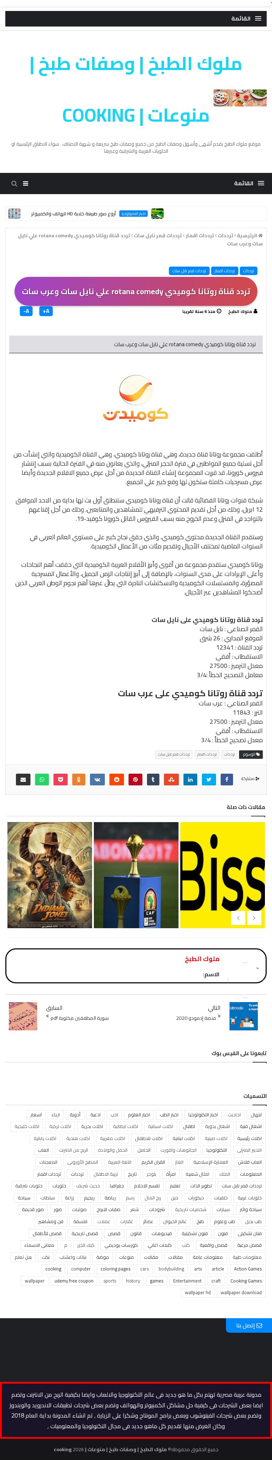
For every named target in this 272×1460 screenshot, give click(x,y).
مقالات (151, 1257)
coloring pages (115, 1268)
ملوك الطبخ (240, 311)
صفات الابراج (108, 1209)
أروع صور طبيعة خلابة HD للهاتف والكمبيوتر (93, 213)
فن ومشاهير (50, 1221)
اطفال (189, 1126)
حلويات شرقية (28, 1185)
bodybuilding (171, 1268)
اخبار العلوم (139, 1114)
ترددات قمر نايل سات (189, 271)
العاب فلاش (250, 1162)
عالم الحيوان (175, 1221)
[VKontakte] (97, 779)
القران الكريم (153, 1162)
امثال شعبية (197, 1174)
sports (109, 1280)
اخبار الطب (169, 1114)
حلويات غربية (250, 1197)
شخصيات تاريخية (190, 1209)
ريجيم (89, 1197)
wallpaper (35, 1280)
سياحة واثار (251, 1209)
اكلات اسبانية (160, 1126)
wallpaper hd (198, 1292)
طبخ (200, 1221)
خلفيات (221, 1197)
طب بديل (253, 1221)
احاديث (234, 1114)
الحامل (144, 1150)
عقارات (126, 1221)
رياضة (110, 1197)
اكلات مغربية (112, 1138)
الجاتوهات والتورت (178, 1150)
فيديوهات (162, 1233)
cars (144, 1268)
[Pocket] (60, 779)
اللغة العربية (119, 1162)
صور (58, 1209)
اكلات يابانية (45, 1138)
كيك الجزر (86, 1245)
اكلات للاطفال (149, 1138)
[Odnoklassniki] (78, 779)
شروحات (157, 1209)
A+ (46, 311)
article (218, 1268)
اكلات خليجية (27, 1126)
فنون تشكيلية (195, 1233)
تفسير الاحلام (147, 1185)
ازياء (56, 1114)
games (156, 1280)
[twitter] (209, 779)
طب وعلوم (224, 1221)
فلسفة (80, 1221)
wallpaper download (241, 1292)
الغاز (179, 1162)
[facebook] (227, 779)
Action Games (248, 1268)
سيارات (223, 1209)
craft (216, 1280)
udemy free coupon (74, 1280)
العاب (43, 1150)
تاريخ (132, 1174)
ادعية (95, 1114)
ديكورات (196, 1197)
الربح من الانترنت (73, 1150)
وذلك (233, 509)
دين (174, 1197)
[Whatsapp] (42, 779)
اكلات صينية (216, 1138)
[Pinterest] (135, 779)
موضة (102, 1257)
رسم (130, 1197)
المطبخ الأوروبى (82, 1162)
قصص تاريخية (85, 1233)
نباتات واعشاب (73, 1257)
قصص (114, 1233)
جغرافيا (117, 1185)
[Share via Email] (23, 779)
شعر (134, 1209)
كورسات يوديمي (121, 1245)
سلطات (47, 1197)
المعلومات (251, 1174)
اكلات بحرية (92, 1126)
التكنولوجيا (216, 1150)
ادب (114, 1114)
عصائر (148, 1221)
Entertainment (187, 1280)
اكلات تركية (60, 1126)
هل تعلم (23, 1257)
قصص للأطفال (47, 1233)
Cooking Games (246, 1280)
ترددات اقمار (225, 271)
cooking (53, 1268)
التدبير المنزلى (249, 1150)
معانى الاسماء (39, 1245)
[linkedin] (190, 779)
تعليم (175, 1185)
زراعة (69, 1197)
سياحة (24, 1197)
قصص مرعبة (249, 1245)
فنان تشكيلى (250, 1233)
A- (26, 311)
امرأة (171, 1174)
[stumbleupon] (171, 779)
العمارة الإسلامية (210, 1162)
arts (198, 1268)
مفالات (175, 1257)
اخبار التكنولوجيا (154, 213)
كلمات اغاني (160, 1245)
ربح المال (152, 1197)
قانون (136, 1233)
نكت (46, 1257)
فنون (223, 1233)
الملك (224, 1174)
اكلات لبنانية (183, 1138)
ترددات (248, 271)
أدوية (75, 1114)
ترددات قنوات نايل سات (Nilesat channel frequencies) (135, 905)
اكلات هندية (78, 1138)
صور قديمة (33, 1209)
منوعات (126, 1257)
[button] (246, 18)
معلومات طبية (247, 1257)
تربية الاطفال (106, 1174)
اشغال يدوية (217, 1126)
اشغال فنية (251, 1126)
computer (81, 1268)
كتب (186, 1245)
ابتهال (256, 1114)
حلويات (59, 1185)
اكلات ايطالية (125, 1126)
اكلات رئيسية (249, 1138)
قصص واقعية (213, 1245)
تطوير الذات (201, 1185)
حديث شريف (88, 1185)
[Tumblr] (153, 779)
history (133, 1280)
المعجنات (48, 1162)
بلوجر (151, 1174)
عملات (103, 1221)
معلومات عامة (208, 1257)
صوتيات (79, 1209)
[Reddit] (116, 779)
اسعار (36, 1114)
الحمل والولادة (113, 1150)
